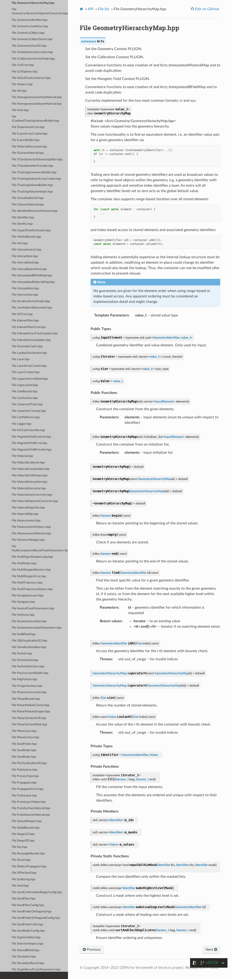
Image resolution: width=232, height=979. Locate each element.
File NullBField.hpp (24, 634)
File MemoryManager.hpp (28, 539)
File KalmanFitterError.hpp (29, 327)
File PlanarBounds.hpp (26, 698)
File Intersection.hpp (25, 294)
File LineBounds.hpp (24, 391)
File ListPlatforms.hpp (26, 417)
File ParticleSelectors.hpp (28, 666)
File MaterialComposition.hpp (30, 469)
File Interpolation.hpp (25, 288)
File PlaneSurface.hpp (25, 737)
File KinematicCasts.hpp (27, 346)
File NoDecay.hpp (23, 614)
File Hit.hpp (19, 90)
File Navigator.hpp (23, 601)
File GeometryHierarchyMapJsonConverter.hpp (40, 11)
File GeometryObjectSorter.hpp (32, 39)
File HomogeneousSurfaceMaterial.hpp (37, 97)
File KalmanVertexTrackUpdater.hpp (35, 333)
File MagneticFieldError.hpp (29, 443)
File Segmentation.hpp (26, 937)
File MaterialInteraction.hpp (29, 481)
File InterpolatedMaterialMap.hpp (33, 282)
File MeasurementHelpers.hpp (31, 527)
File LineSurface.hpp (25, 398)
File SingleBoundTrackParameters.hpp (36, 969)
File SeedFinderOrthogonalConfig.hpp (36, 917)
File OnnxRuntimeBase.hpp (29, 647)
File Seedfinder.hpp (24, 750)
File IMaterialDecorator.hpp (29, 146)
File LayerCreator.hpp (25, 372)
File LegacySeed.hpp (25, 385)
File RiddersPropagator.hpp (29, 866)
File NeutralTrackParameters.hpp (33, 608)
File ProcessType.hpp (25, 776)
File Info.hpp (20, 243)
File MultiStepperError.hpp (29, 576)
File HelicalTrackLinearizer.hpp (31, 78)
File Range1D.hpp (23, 834)
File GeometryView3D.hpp (29, 45)
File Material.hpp (22, 456)
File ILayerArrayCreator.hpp (29, 133)
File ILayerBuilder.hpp (25, 140)
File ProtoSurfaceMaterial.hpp (31, 808)
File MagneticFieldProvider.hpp (31, 449)
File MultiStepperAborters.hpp (31, 569)
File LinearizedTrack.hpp (27, 404)
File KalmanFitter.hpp (25, 320)
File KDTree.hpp (22, 314)
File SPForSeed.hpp (24, 872)
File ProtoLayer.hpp (24, 795)
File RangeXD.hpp (23, 840)
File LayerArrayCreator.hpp (29, 365)
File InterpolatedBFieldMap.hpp (32, 275)
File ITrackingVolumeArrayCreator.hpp (36, 178)
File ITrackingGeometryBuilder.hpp (34, 172)
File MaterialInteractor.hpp (29, 488)
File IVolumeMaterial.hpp (28, 204)
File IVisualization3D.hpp (28, 198)
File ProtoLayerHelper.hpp (29, 802)
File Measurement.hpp (26, 520)
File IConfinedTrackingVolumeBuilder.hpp (35, 118)
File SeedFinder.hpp (24, 744)
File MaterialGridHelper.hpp (29, 475)
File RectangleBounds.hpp (28, 853)
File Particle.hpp (22, 653)
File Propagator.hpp (24, 782)
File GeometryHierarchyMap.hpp (33, 3)
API (90, 9)
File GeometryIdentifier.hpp (29, 20)
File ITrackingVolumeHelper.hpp (32, 191)
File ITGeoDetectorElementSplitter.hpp (37, 159)
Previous (93, 949)
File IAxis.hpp (20, 110)
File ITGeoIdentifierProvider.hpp (32, 165)
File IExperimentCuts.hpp (28, 127)
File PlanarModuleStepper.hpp (31, 711)
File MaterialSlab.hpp (25, 514)
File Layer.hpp (20, 359)
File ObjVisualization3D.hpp (29, 640)
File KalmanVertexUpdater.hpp (31, 340)
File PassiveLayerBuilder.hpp (30, 673)
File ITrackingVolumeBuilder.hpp (32, 185)
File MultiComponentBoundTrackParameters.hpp (40, 548)
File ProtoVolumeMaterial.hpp (31, 814)
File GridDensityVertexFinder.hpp (33, 58)
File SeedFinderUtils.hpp (27, 924)
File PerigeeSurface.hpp (27, 686)
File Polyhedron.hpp (24, 769)
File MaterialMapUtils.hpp (28, 507)
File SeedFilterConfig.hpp (28, 905)
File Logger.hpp (21, 423)
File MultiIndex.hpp (24, 563)
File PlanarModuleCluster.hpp (30, 705)
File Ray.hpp (19, 847)
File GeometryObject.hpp (28, 32)
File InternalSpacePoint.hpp (29, 269)
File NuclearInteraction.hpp (29, 621)
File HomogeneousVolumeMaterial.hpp (36, 103)
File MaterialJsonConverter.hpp (32, 494)
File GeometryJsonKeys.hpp (30, 26)
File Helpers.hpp (22, 84)
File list (103, 9)
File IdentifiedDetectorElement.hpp (34, 211)
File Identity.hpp (22, 223)
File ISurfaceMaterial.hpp (28, 153)
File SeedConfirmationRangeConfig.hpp (37, 892)
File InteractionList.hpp (26, 249)
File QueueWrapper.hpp (27, 821)
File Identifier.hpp (23, 217)
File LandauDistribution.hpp (29, 353)
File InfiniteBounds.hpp (26, 236)
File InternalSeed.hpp (25, 262)
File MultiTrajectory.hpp (27, 582)
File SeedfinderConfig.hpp (28, 930)
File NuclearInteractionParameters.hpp (36, 627)
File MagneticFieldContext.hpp (31, 436)
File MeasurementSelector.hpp (31, 533)
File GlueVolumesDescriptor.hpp (32, 52)
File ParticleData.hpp (25, 660)
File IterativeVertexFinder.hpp (31, 301)
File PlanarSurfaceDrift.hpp (29, 718)
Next (209, 949)
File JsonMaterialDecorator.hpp (32, 307)
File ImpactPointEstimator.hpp (31, 230)
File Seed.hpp (20, 885)
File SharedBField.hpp (25, 950)
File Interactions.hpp (25, 256)
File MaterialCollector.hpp (28, 462)
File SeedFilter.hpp (23, 898)
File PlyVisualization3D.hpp (29, 763)
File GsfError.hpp (23, 65)
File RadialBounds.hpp (25, 827)
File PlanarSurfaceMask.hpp (29, 724)
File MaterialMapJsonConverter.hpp (35, 501)
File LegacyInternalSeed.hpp (30, 378)
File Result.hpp (21, 859)
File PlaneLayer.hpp (24, 731)
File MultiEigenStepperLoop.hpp (32, 556)
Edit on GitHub (206, 9)
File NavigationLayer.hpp (27, 595)
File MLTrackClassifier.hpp (28, 430)
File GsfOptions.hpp (24, 71)
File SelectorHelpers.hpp (27, 943)
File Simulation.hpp (24, 956)
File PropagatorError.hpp (27, 789)
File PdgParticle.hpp (24, 679)
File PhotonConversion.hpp (29, 692)
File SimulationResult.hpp (28, 963)
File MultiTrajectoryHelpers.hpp (32, 589)
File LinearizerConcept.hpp (29, 411)
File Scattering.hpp (23, 879)
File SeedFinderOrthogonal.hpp (31, 911)
